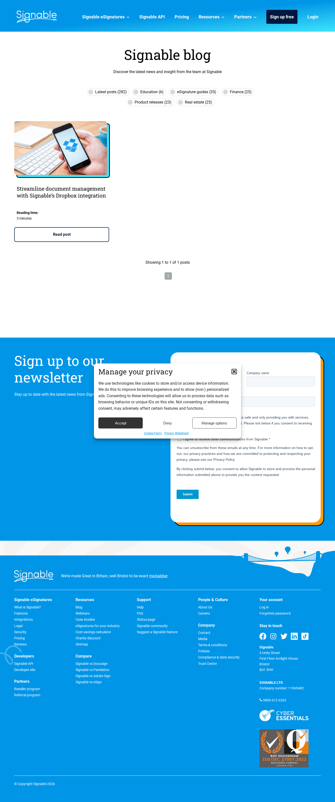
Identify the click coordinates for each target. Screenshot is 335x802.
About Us (205, 607)
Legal (18, 626)
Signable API (152, 16)
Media (202, 639)
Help (140, 607)
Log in (264, 607)
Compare (84, 656)
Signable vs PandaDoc (92, 670)
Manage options (214, 423)
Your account (271, 600)
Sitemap (82, 644)
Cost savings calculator (93, 632)
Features (21, 613)
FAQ (140, 613)
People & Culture (213, 600)
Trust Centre (207, 664)
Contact (204, 633)
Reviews (20, 644)
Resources (209, 16)
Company (206, 625)
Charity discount (88, 638)
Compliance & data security (219, 657)
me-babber (158, 576)
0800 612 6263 (274, 700)
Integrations (23, 619)
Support (144, 600)
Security (20, 632)
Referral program (27, 695)
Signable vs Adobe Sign (93, 676)
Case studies (85, 619)
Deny (167, 423)
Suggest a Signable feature (157, 632)
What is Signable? (27, 607)
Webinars (83, 613)
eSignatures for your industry (98, 626)
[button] (234, 371)
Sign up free (282, 16)
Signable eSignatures (103, 16)
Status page (146, 619)
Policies (204, 651)
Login (312, 16)
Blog (79, 607)
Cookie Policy (153, 433)
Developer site (24, 670)
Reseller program (27, 689)
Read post (62, 234)
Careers (204, 613)
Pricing (182, 16)
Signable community (152, 626)
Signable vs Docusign (92, 664)
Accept (120, 423)
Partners (243, 16)
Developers (24, 656)
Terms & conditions (212, 645)
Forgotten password (275, 613)
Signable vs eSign (89, 682)
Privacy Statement (176, 433)
